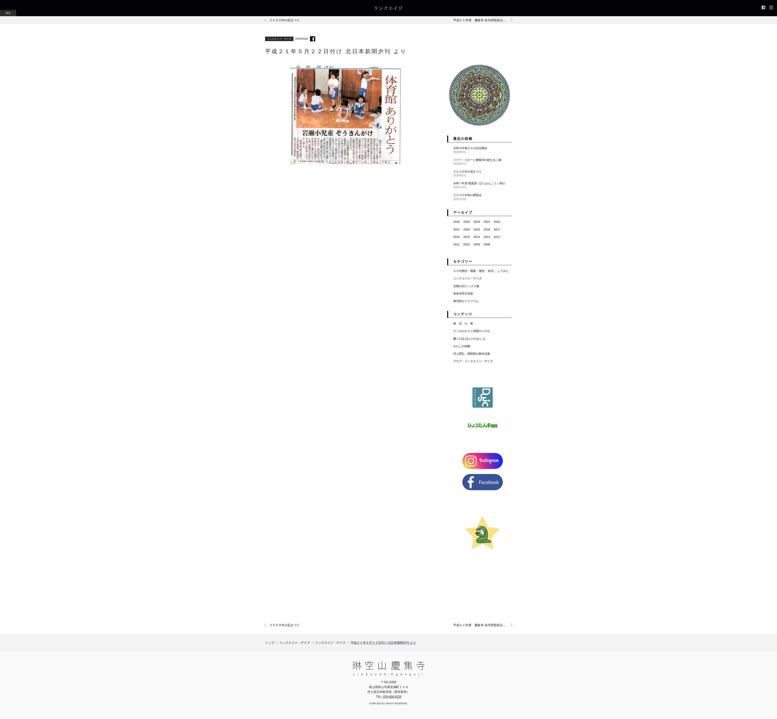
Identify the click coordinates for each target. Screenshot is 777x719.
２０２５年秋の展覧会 (467, 195)
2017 (497, 229)
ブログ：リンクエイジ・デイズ (473, 361)
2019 (476, 229)
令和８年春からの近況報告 (470, 148)
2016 (456, 237)
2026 (456, 221)
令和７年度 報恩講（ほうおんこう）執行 (479, 183)
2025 (466, 221)
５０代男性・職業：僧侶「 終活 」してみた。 (482, 271)
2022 (497, 221)
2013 (487, 237)
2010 (466, 244)
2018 (487, 229)
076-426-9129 (392, 696)
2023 (487, 221)
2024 (476, 221)
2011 (456, 244)
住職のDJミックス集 (466, 286)
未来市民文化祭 (463, 293)
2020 (466, 229)
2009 (476, 244)
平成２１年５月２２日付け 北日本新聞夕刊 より (383, 642)
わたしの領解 (461, 346)
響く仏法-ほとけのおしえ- (469, 338)
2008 (487, 244)
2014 (476, 237)
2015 (466, 237)
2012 (497, 237)
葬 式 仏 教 (463, 323)
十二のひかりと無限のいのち (471, 331)
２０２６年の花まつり (467, 171)
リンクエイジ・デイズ (279, 38)
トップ (269, 642)
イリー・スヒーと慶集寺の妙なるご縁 (477, 159)
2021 (456, 229)
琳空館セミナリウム (466, 301)
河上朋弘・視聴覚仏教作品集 (471, 353)
